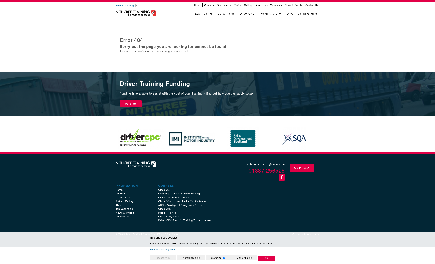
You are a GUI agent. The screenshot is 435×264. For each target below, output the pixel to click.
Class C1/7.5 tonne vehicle (174, 197)
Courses (209, 5)
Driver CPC (247, 13)
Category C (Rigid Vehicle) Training (179, 193)
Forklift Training (167, 212)
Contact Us (311, 5)
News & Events (293, 5)
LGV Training (203, 13)
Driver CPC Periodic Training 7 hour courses (184, 220)
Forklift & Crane (270, 13)
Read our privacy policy (163, 249)
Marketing (242, 257)
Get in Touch (301, 167)
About (258, 5)
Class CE (164, 189)
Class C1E (164, 208)
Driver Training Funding (302, 13)
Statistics (216, 257)
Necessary (161, 257)
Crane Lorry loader (169, 216)
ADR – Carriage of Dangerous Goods (180, 205)
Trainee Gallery (243, 5)
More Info (130, 103)
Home (197, 5)
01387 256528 (267, 170)
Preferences (189, 257)
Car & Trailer (226, 13)
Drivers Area (224, 5)
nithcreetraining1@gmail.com (266, 164)
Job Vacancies (273, 5)
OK (266, 258)
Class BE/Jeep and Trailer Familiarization (182, 201)
